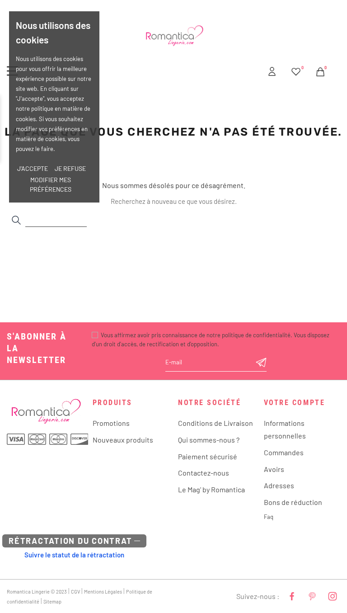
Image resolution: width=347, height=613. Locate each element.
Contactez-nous (203, 472)
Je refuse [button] (70, 168)
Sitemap (52, 601)
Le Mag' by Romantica (211, 489)
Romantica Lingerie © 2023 (37, 591)
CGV (75, 591)
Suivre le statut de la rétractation (74, 555)
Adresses (279, 485)
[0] (295, 70)
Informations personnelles (285, 429)
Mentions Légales (103, 591)
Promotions (111, 423)
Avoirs (274, 469)
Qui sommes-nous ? (208, 439)
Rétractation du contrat (70, 541)
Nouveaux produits (123, 439)
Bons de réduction (293, 502)
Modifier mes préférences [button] (50, 184)
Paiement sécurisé (207, 456)
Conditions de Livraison (215, 423)
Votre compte (294, 402)
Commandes (284, 452)
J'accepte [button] (32, 168)
